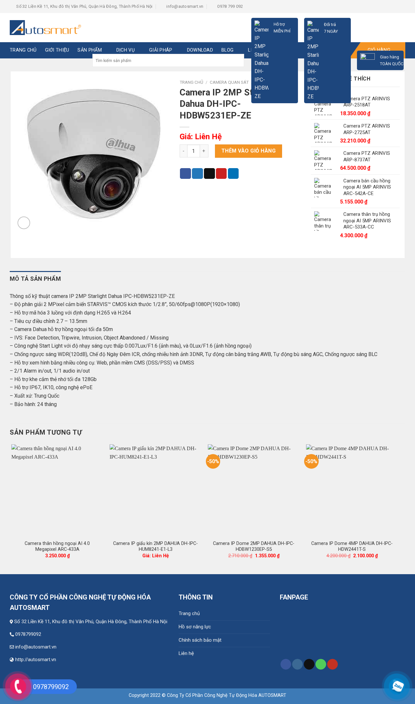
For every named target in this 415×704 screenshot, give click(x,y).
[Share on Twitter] (197, 173)
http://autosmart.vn (35, 659)
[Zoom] (24, 222)
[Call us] (320, 664)
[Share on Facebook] (185, 173)
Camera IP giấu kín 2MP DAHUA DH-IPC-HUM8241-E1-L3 (155, 546)
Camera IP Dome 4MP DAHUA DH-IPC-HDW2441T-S (352, 546)
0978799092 (28, 634)
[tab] (35, 279)
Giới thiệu (57, 50)
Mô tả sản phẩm (35, 278)
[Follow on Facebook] (285, 664)
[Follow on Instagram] (297, 664)
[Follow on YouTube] (332, 664)
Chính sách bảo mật (200, 640)
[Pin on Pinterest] (221, 173)
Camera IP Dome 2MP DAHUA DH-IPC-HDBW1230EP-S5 (253, 546)
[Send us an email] (309, 664)
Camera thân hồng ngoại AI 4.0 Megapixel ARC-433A (57, 546)
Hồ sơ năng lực (195, 627)
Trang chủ (189, 613)
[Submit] (238, 60)
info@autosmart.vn (35, 647)
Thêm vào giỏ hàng (248, 151)
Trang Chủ (23, 50)
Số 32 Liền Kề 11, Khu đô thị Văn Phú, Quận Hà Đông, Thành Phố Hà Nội (90, 621)
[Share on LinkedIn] (233, 173)
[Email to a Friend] (209, 173)
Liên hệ (186, 653)
